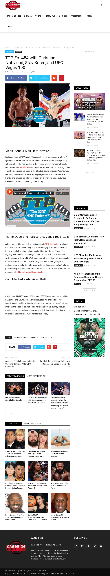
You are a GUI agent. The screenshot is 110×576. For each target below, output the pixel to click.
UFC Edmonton (52, 244)
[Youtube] (101, 546)
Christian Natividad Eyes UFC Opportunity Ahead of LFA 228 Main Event (37, 400)
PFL (19, 16)
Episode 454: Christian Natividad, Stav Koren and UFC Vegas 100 (35, 233)
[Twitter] (95, 546)
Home (7, 47)
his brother (24, 167)
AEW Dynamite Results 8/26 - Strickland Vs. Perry (59, 485)
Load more (88, 290)
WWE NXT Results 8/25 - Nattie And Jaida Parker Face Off (37, 485)
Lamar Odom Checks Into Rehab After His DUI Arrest (60, 517)
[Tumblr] (88, 546)
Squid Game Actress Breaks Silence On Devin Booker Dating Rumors (15, 485)
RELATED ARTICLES (15, 376)
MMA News (78, 228)
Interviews (50, 16)
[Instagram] (82, 546)
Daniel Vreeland (13, 72)
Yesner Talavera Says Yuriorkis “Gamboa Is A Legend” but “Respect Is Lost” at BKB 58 (95, 119)
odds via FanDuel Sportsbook (29, 272)
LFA (52, 394)
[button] (101, 3)
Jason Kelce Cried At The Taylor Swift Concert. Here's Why (36, 453)
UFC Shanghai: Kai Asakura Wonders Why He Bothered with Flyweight (88, 258)
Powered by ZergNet (32, 424)
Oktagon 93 (80, 306)
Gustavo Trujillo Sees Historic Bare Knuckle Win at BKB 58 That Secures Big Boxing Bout (95, 137)
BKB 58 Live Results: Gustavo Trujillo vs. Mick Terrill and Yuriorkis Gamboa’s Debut (87, 104)
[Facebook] (76, 546)
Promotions (76, 16)
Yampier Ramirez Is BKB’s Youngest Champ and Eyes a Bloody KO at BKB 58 (88, 277)
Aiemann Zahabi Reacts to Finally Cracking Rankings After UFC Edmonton (20, 364)
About (9, 27)
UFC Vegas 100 (46, 337)
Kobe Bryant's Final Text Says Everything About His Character (14, 517)
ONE (14, 16)
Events (37, 16)
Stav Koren (34, 337)
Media (89, 16)
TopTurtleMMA (9, 233)
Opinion (63, 16)
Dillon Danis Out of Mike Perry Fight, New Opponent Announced (89, 239)
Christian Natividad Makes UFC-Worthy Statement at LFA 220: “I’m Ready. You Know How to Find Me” (59, 402)
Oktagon (28, 16)
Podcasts (18, 52)
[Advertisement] (55, 38)
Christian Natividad (21, 337)
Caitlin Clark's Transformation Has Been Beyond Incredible (37, 517)
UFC (8, 16)
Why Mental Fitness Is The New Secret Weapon (59, 453)
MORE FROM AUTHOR (36, 376)
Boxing (77, 284)
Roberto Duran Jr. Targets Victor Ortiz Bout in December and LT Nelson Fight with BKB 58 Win (96, 155)
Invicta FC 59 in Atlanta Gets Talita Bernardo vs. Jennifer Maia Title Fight (55, 364)
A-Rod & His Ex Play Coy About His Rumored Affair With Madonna (15, 453)
